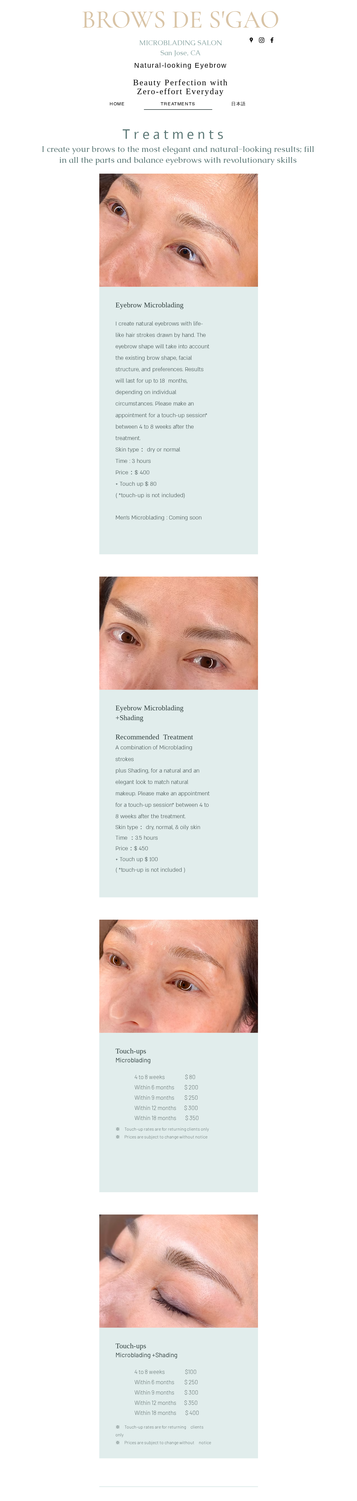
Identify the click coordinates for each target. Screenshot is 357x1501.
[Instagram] (261, 40)
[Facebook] (272, 40)
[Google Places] (251, 40)
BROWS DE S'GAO (180, 19)
